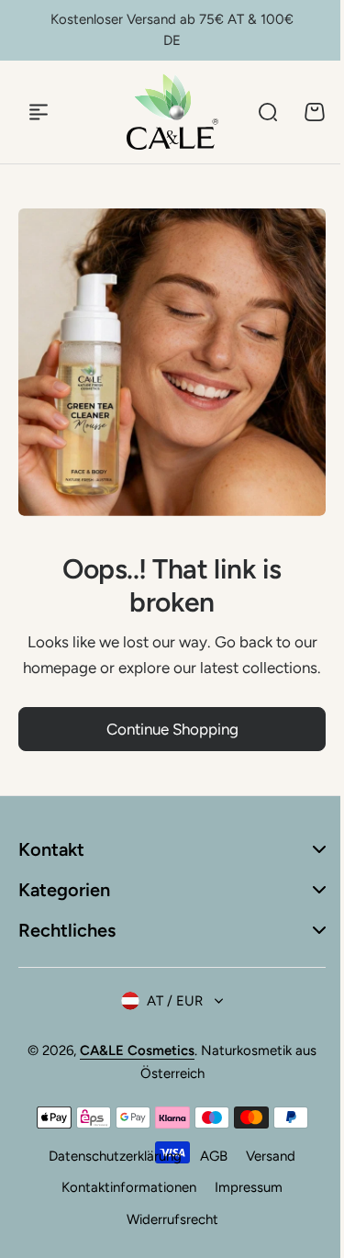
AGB (207, 1168)
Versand (264, 1168)
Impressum (242, 1199)
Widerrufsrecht (165, 1230)
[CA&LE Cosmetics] (172, 111)
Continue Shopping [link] (172, 729)
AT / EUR (168, 1012)
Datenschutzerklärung (108, 1168)
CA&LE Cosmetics (130, 1062)
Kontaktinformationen (122, 1199)
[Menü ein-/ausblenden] (38, 112)
